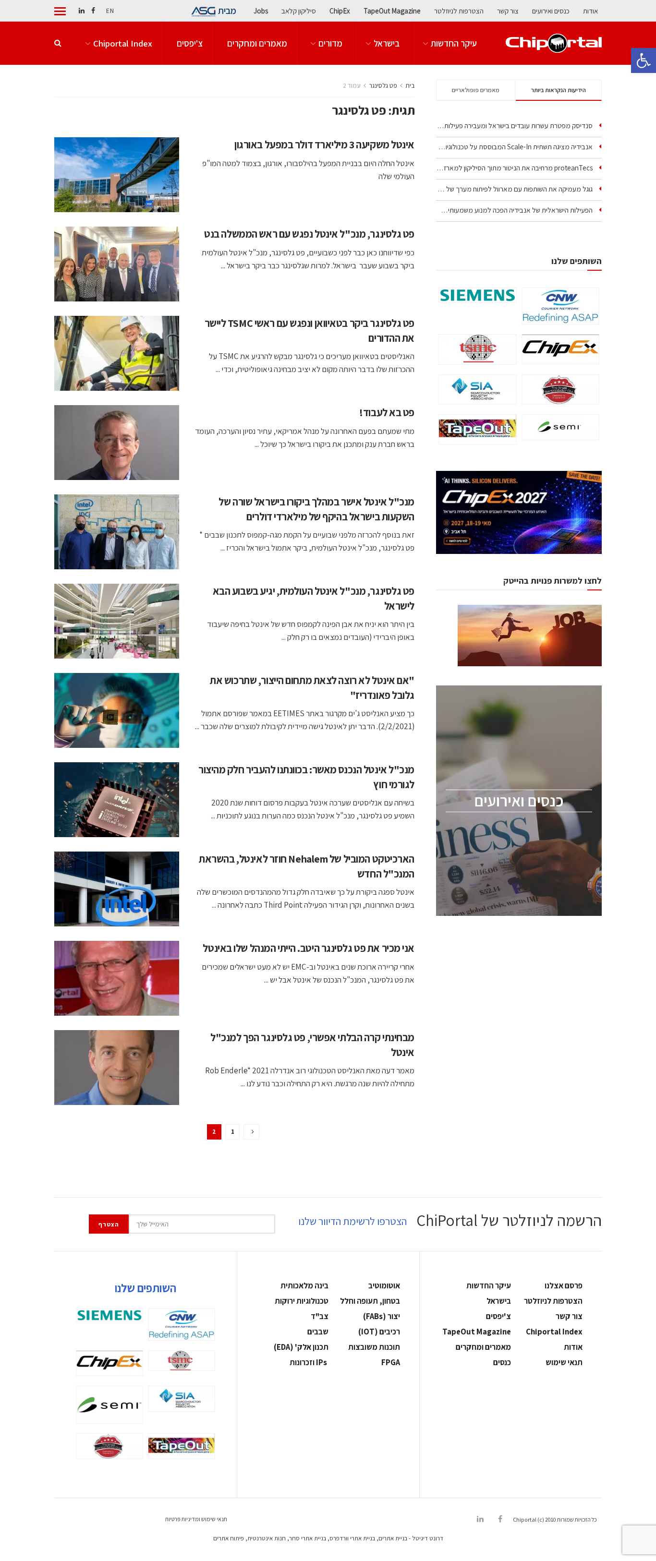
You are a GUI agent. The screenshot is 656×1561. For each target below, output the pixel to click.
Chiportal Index (122, 43)
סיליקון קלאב (298, 10)
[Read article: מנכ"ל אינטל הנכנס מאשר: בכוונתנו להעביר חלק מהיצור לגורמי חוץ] (116, 799)
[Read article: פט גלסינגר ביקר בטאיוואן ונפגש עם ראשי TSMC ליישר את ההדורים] (116, 353)
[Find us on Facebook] (93, 11)
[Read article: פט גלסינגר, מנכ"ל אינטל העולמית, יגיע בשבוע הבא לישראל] (116, 621)
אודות (590, 10)
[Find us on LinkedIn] (82, 11)
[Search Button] (57, 43)
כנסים (502, 1362)
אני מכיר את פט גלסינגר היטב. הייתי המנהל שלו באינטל (308, 948)
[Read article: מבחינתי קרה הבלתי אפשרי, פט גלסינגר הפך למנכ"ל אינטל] (116, 1067)
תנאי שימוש (564, 1362)
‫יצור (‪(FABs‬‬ (381, 1316)
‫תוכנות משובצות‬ (374, 1347)
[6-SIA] (477, 389)
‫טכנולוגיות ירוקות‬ (301, 1301)
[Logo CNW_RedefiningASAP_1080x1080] (560, 306)
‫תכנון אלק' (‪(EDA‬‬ (301, 1347)
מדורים (330, 43)
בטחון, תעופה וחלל (370, 1301)
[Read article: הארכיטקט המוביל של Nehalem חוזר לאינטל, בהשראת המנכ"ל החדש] (116, 889)
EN (110, 10)
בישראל (387, 43)
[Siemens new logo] (477, 295)
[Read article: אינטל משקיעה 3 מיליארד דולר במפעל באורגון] (116, 174)
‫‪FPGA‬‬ (390, 1362)
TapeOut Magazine (392, 10)
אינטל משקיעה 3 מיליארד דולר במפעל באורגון (324, 144)
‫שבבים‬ (317, 1331)
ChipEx (339, 10)
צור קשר (508, 10)
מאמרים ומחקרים (257, 43)
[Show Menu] (60, 11)
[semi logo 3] (560, 427)
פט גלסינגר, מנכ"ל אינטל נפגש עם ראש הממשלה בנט (309, 233)
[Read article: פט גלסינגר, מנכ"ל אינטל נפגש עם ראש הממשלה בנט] (116, 264)
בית (409, 85)
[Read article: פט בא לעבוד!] (116, 442)
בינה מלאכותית (304, 1285)
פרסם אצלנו (564, 1285)
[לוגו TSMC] (477, 349)
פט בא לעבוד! (386, 412)
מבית (227, 10)
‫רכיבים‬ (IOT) (379, 1331)
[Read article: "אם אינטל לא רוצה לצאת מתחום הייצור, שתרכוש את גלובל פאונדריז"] (116, 710)
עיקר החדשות (454, 43)
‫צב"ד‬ (319, 1316)
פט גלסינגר (383, 85)
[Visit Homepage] (554, 43)
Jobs (261, 10)
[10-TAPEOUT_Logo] (477, 429)
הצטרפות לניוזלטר (459, 10)
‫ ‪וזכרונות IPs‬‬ (309, 1362)
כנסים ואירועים (551, 10)
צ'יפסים (190, 43)
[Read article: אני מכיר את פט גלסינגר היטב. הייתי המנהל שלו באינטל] (116, 978)
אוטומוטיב (384, 1285)
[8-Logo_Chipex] (560, 349)
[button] (643, 60)
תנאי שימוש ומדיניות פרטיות (196, 1519)
